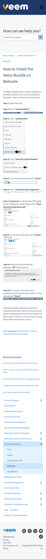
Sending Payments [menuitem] (12, 493)
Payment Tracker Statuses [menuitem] (15, 515)
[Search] (40, 37)
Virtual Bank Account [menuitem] (13, 411)
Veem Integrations (26, 55)
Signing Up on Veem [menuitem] (13, 477)
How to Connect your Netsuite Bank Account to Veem (21, 370)
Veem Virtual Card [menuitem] (12, 416)
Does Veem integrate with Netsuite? (17, 392)
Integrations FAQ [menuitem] (14, 460)
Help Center (8, 55)
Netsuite (7, 61)
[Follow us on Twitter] (35, 531)
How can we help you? (22, 30)
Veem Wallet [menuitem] (9, 405)
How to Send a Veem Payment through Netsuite (21, 379)
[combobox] (20, 37)
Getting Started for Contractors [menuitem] (18, 438)
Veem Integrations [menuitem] (12, 444)
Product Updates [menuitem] (11, 400)
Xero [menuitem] (9, 449)
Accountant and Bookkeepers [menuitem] (17, 427)
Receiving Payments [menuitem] (13, 499)
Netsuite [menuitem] (11, 466)
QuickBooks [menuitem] (12, 471)
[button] (41, 400)
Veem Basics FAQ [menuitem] (11, 488)
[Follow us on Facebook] (30, 531)
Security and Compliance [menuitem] (15, 422)
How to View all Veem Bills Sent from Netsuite (20, 363)
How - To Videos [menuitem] (11, 509)
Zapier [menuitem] (10, 455)
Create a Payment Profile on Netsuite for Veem (21, 385)
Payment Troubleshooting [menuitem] (16, 504)
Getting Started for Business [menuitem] (16, 433)
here (21, 316)
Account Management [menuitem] (14, 482)
